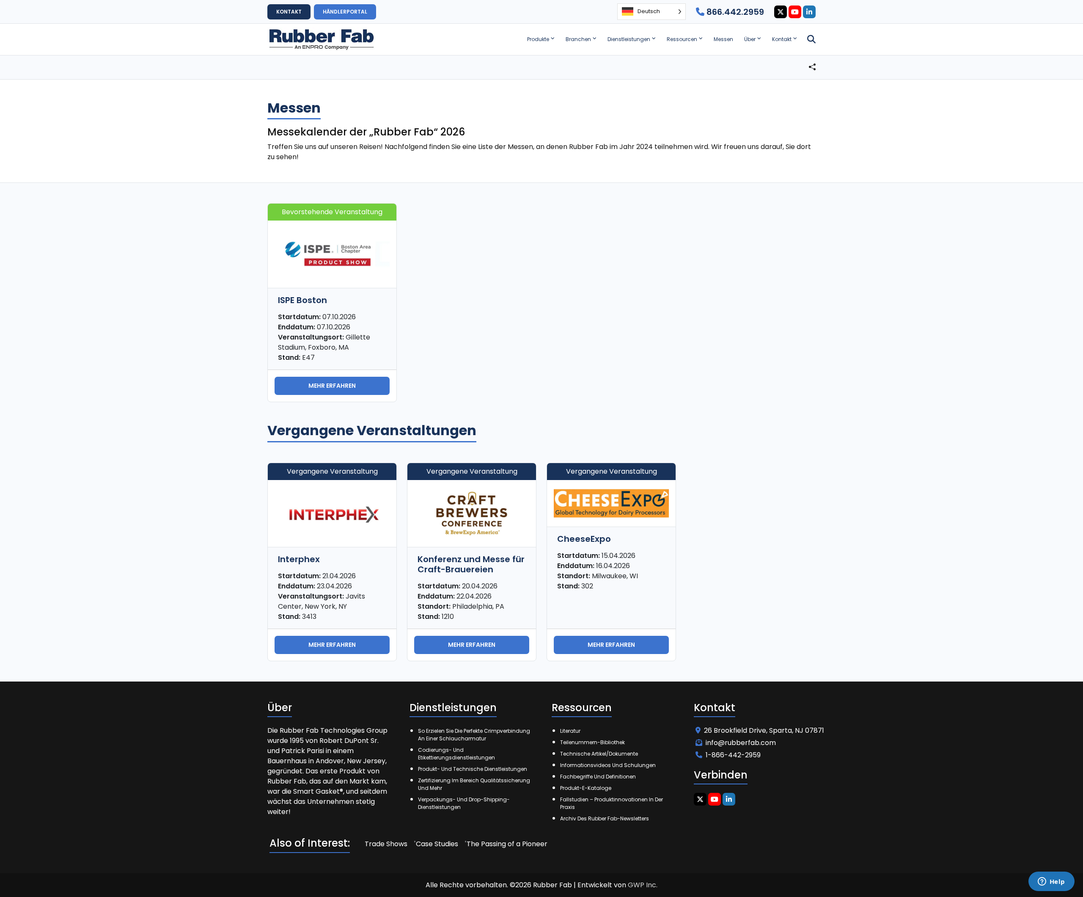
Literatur (570, 730)
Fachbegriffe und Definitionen (598, 776)
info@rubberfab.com (741, 743)
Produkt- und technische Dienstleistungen (472, 769)
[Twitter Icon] (780, 12)
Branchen (578, 39)
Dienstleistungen (628, 39)
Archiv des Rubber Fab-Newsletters (604, 818)
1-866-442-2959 (733, 755)
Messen (723, 39)
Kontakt (782, 39)
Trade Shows (386, 844)
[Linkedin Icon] (809, 12)
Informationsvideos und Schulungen (608, 765)
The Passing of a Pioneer (507, 844)
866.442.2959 (734, 12)
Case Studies (437, 844)
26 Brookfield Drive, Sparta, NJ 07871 (764, 730)
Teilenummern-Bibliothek (592, 742)
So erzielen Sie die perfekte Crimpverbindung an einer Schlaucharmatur (474, 734)
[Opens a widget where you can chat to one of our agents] (1051, 882)
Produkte (538, 39)
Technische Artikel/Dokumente (599, 753)
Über (750, 39)
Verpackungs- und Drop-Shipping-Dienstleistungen (464, 803)
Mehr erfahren (332, 385)
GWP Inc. (642, 885)
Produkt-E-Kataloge (585, 788)
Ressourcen (682, 39)
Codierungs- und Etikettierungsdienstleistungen (456, 753)
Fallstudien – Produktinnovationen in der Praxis (611, 803)
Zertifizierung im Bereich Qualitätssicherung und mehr (474, 784)
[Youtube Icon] (795, 12)
